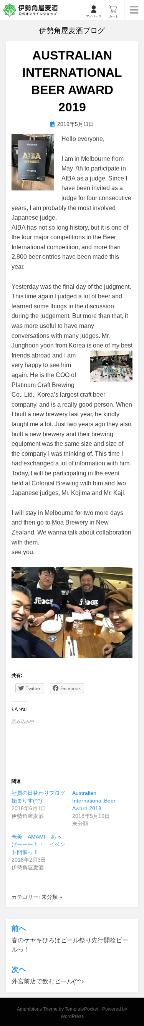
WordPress (72, 1016)
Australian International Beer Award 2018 (94, 800)
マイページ (93, 16)
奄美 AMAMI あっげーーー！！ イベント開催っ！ (38, 844)
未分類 (49, 897)
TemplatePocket (81, 1009)
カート (113, 16)
